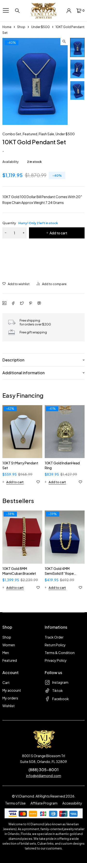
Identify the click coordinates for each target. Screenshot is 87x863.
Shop (21, 27)
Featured (30, 134)
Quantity (30, 223)
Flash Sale (46, 134)
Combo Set (11, 134)
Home (6, 27)
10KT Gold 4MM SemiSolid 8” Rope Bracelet (59, 573)
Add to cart (58, 233)
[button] (64, 41)
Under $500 (40, 27)
